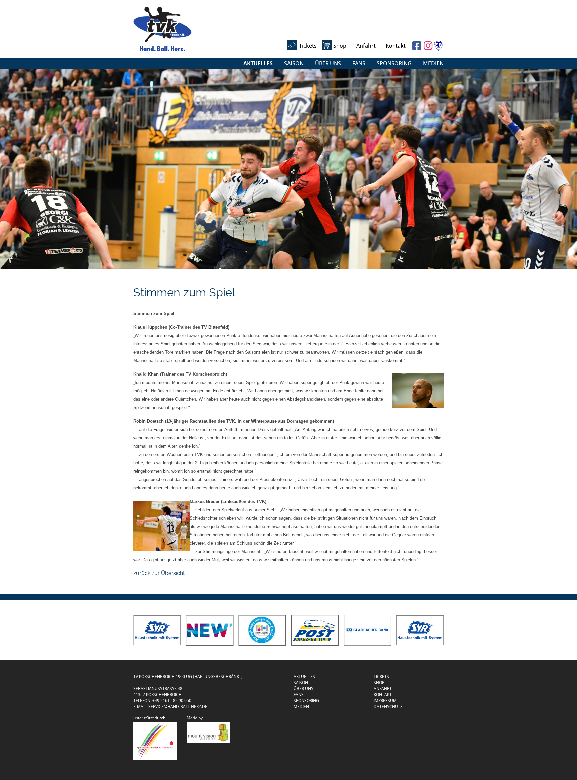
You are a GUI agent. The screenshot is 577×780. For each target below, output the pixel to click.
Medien (433, 63)
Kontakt (396, 45)
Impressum (385, 700)
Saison (294, 63)
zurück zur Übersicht (159, 573)
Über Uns (328, 63)
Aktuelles (258, 63)
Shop (339, 45)
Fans (358, 63)
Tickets (308, 45)
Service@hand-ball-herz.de (177, 706)
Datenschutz (388, 706)
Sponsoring (394, 63)
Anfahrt (366, 45)
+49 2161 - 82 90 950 (171, 700)
